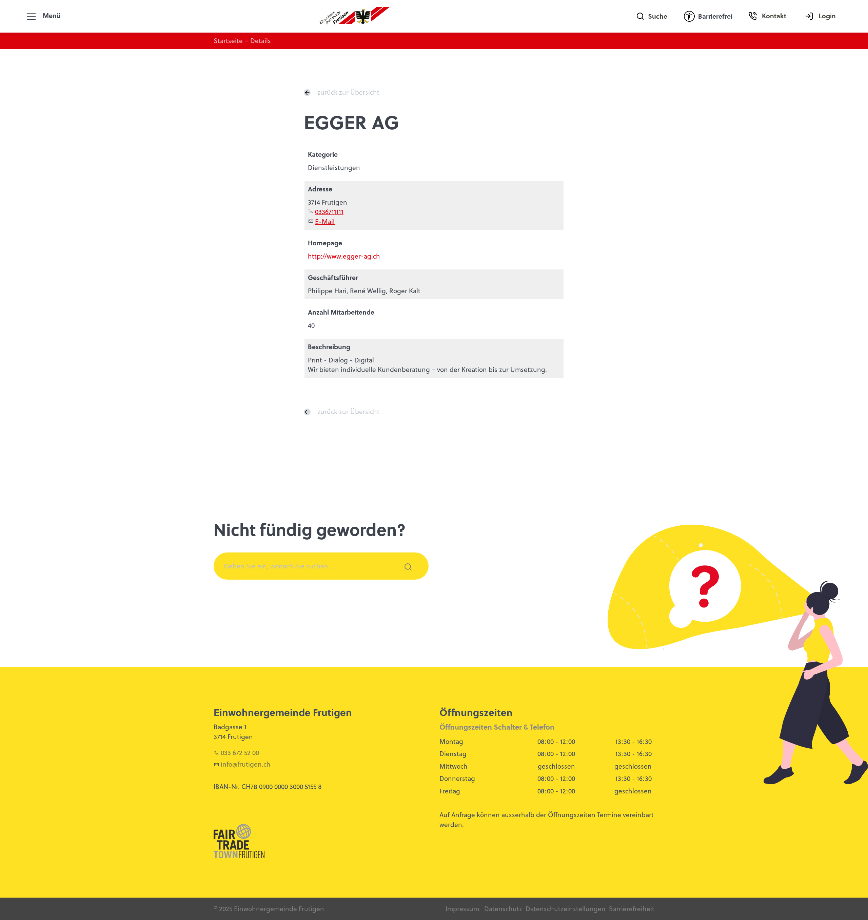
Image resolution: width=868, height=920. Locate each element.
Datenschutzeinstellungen (566, 908)
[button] (31, 16)
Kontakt (774, 15)
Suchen (404, 576)
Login (827, 15)
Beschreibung (329, 346)
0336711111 (329, 211)
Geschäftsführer (333, 277)
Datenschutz (503, 908)
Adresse (320, 188)
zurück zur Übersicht (348, 92)
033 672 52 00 (240, 752)
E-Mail (325, 221)
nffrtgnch (246, 764)
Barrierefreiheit (631, 908)
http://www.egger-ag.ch (344, 256)
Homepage (325, 242)
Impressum (462, 908)
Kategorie (323, 154)
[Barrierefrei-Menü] (689, 16)
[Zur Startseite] (355, 16)
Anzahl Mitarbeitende (341, 312)
